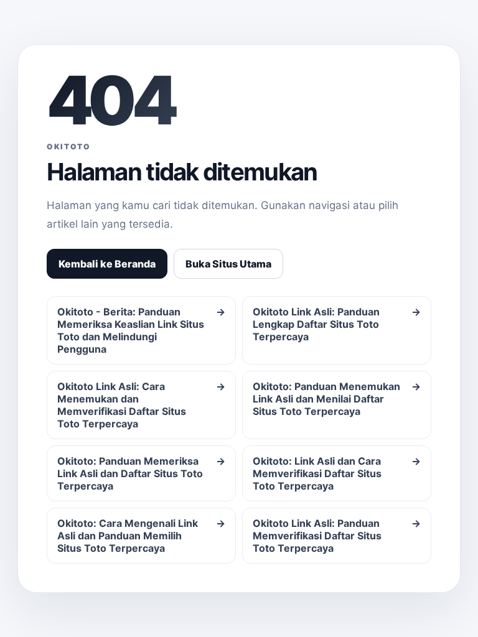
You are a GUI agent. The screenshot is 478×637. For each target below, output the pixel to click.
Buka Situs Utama (228, 264)
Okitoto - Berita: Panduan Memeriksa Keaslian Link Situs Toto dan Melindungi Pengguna (141, 330)
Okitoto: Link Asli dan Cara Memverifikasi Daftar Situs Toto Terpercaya (337, 473)
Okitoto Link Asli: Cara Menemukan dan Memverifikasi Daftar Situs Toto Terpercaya (141, 405)
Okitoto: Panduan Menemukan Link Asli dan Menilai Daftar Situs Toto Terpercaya (337, 398)
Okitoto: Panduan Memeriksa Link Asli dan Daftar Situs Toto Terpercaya (141, 473)
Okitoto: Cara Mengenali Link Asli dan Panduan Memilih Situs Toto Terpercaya (141, 535)
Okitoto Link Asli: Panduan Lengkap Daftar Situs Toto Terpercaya (337, 324)
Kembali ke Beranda (107, 264)
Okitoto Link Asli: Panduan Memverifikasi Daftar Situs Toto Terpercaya (337, 535)
